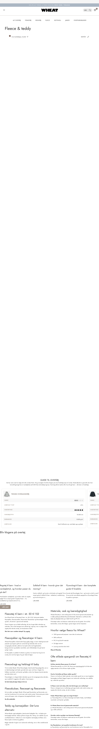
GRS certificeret (56, 617)
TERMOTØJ (28, 20)
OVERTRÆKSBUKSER (80, 20)
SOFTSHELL (57, 20)
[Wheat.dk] (49, 10)
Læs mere (3, 604)
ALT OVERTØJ (17, 20)
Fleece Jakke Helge (28, 642)
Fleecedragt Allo (39, 668)
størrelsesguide (80, 666)
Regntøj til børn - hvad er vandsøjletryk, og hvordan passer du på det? (15, 589)
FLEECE (47, 20)
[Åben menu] (4, 10)
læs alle (5, 607)
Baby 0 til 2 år (22, 682)
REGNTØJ (38, 20)
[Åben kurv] (95, 10)
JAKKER (67, 20)
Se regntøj (27, 631)
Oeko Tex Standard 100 (57, 619)
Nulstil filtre (40, 48)
